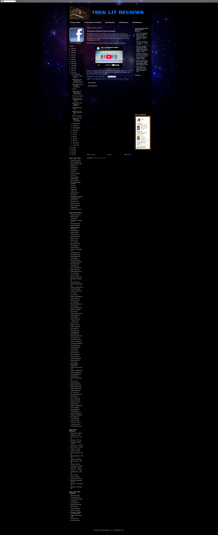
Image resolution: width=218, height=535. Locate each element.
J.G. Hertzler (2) (75, 302)
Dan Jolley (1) (74, 311)
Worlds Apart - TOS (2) (76, 433)
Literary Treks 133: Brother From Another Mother (76, 92)
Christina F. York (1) (76, 422)
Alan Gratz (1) (74, 294)
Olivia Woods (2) (75, 416)
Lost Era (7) (74, 175)
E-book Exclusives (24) (76, 499)
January (75, 145)
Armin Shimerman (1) (76, 388)
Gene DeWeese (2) (75, 256)
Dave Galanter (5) (75, 282)
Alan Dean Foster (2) (76, 277)
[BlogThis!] (110, 77)
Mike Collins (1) (74, 238)
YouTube (125, 79)
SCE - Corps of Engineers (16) (74, 177)
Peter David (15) (75, 247)
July (74, 132)
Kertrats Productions (96, 79)
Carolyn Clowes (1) (75, 236)
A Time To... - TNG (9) (76, 469)
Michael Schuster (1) (76, 385)
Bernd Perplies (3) (75, 360)
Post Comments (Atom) (99, 158)
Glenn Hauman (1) (75, 300)
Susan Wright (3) (75, 418)
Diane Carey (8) (74, 232)
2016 (72, 70)
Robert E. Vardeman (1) (76, 405)
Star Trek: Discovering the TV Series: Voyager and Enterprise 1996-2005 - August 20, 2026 (142, 62)
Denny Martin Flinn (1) (76, 271)
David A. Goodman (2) (76, 291)
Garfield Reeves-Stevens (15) (75, 364)
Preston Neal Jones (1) (76, 313)
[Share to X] (112, 77)
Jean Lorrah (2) (74, 328)
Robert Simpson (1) (75, 390)
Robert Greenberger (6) (76, 296)
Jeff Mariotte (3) (75, 334)
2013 (72, 150)
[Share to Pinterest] (115, 77)
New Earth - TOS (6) (76, 440)
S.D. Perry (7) (74, 362)
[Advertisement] (109, 139)
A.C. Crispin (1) (74, 242)
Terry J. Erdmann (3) (76, 267)
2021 (72, 59)
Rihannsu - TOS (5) (75, 435)
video (121, 79)
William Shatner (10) (76, 386)
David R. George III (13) (77, 287)
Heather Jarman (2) (75, 309)
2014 (72, 147)
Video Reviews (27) (75, 497)
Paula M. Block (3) (75, 225)
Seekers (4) (73, 191)
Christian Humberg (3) (76, 307)
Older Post (127, 154)
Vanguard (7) (74, 189)
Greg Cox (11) (74, 240)
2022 (72, 57)
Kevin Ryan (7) (74, 381)
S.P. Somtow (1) (75, 392)
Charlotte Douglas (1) (76, 262)
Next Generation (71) (76, 162)
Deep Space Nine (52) (76, 164)
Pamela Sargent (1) (75, 383)
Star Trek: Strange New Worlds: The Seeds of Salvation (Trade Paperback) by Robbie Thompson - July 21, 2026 (142, 36)
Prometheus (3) (74, 201)
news (103, 79)
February (75, 143)
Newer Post (91, 154)
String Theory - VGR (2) (76, 466)
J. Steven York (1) (75, 424)
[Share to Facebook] (113, 77)
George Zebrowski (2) (76, 426)
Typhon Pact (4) (75, 192)
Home (109, 154)
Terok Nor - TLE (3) (75, 450)
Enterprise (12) (74, 167)
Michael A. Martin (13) (76, 336)
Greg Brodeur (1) (75, 230)
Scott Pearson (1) (75, 356)
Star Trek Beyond (109, 79)
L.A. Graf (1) (74, 292)
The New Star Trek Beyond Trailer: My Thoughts (77, 99)
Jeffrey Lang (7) (75, 322)
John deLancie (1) (75, 252)
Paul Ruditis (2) (74, 376)
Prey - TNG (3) (74, 475)
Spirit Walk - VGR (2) (76, 468)
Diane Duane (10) (75, 263)
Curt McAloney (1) (75, 337)
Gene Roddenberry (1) (76, 372)
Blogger (122, 530)
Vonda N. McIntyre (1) (76, 341)
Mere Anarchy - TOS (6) (77, 447)
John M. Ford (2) (75, 275)
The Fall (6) (73, 194)
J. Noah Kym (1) (75, 320)
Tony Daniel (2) (74, 245)
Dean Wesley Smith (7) (76, 394)
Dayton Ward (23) (75, 409)
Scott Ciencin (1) (75, 234)
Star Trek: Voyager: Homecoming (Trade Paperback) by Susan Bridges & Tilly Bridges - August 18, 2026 (142, 49)
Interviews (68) (74, 518)
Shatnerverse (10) (75, 203)
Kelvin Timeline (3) (75, 173)
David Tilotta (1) (75, 403)
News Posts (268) (75, 510)
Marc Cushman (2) (75, 243)
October (75, 125)
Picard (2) (73, 171)
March (74, 140)
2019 (72, 63)
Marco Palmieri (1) (75, 354)
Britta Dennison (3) (75, 254)
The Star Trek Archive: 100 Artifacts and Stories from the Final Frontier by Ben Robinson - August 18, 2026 (142, 56)
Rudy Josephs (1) (75, 315)
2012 (72, 152)
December (75, 74)
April (74, 138)
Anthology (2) (74, 501)
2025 (72, 50)
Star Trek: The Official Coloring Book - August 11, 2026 (142, 43)
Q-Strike (74, 89)
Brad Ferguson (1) (75, 269)
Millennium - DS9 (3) (76, 459)
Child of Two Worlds (77, 116)
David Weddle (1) (75, 411)
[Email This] (108, 77)
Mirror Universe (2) (75, 205)
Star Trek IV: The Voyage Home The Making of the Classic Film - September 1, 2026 (141, 69)
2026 (72, 48)
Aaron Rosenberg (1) (76, 374)
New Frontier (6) (75, 180)
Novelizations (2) (75, 502)
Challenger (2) (74, 207)
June (74, 134)
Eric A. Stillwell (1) (75, 398)
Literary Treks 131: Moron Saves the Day (77, 113)
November (75, 123)
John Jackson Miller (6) (76, 343)
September (75, 127)
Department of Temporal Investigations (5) (77, 197)
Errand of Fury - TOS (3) (77, 445)
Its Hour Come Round (77, 96)
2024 (72, 52)
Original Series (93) (75, 160)
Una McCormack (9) (76, 339)
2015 (72, 72)
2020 (72, 61)
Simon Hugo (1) (74, 306)
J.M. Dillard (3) (74, 258)
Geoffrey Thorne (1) (75, 401)
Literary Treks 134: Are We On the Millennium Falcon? (77, 81)
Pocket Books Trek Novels (92, 22)
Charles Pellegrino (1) (76, 358)
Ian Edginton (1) (75, 265)
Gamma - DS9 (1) (75, 476)
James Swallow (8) (75, 400)
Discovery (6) (74, 169)
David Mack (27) (75, 330)
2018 (72, 65)
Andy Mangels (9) (75, 332)
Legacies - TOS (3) (75, 449)
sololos (112, 530)
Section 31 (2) (74, 199)
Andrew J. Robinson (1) (76, 370)
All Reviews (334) (75, 495)
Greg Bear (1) (74, 218)
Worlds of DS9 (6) (75, 464)
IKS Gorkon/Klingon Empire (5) (76, 183)
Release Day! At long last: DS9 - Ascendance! (77, 86)
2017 (72, 68)
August (74, 130)
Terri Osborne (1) (75, 352)
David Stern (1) (74, 396)
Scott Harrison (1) (75, 298)
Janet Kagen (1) (75, 317)
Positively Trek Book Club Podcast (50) (76, 513)
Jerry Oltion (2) (74, 349)
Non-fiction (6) (74, 506)
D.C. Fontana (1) (75, 273)
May (74, 136)
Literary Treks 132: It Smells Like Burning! (77, 104)
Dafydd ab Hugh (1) (75, 214)
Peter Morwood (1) (75, 347)
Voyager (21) (74, 165)
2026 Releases (137, 22)
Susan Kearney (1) (75, 319)
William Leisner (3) (75, 326)
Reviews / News (75, 22)
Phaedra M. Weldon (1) (76, 415)
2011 (72, 154)
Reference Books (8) (76, 504)
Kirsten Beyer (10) (75, 223)
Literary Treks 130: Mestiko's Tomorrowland (76, 119)
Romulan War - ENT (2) (76, 478)
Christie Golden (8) (75, 289)
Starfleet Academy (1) (76, 209)
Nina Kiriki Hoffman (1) (76, 304)
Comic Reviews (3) (75, 508)
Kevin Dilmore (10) (75, 260)
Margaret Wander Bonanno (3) (75, 228)
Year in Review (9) (75, 520)
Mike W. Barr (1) (75, 216)
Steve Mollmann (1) (75, 345)
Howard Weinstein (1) (76, 413)
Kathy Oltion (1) (75, 351)
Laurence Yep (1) (75, 420)
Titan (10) (73, 185)
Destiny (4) (73, 187)
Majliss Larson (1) (75, 324)
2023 (72, 55)
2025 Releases (123, 22)
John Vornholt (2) (75, 407)
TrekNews (116, 79)
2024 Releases (110, 22)
